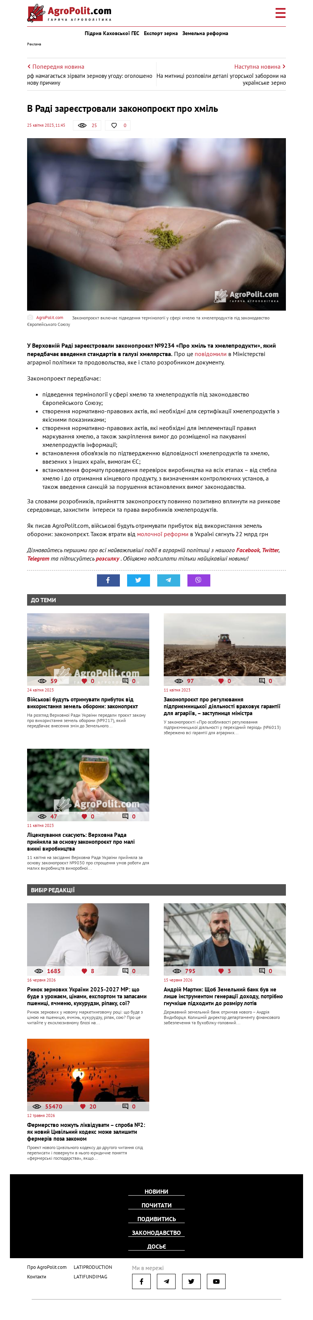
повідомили (211, 354)
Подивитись (156, 1219)
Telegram (38, 558)
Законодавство (156, 1232)
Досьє (156, 1246)
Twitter (270, 550)
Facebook (248, 550)
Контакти (36, 1276)
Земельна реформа (205, 33)
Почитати (157, 1205)
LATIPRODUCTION (93, 1267)
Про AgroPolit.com (47, 1267)
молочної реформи (163, 534)
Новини (156, 1191)
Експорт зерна (161, 33)
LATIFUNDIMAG (90, 1276)
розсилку (108, 558)
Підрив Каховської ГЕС (112, 33)
